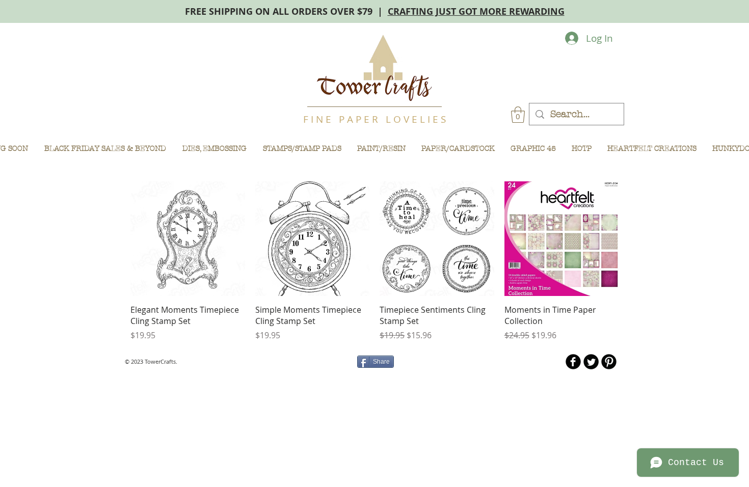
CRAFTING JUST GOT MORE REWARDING (476, 11)
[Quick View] (187, 238)
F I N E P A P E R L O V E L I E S (374, 119)
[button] (518, 114)
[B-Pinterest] (609, 361)
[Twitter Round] (591, 361)
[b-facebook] (573, 361)
